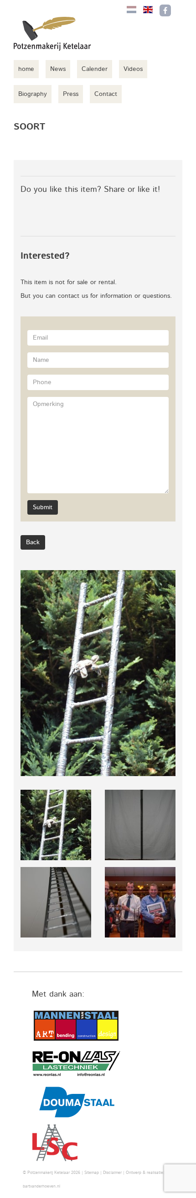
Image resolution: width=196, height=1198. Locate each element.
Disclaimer (112, 1173)
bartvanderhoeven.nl (41, 1186)
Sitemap (91, 1173)
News (58, 69)
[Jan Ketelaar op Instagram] (184, 10)
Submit (42, 507)
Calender (95, 69)
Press (70, 94)
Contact (105, 94)
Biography (32, 94)
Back (33, 542)
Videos (133, 69)
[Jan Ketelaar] (52, 34)
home (26, 69)
